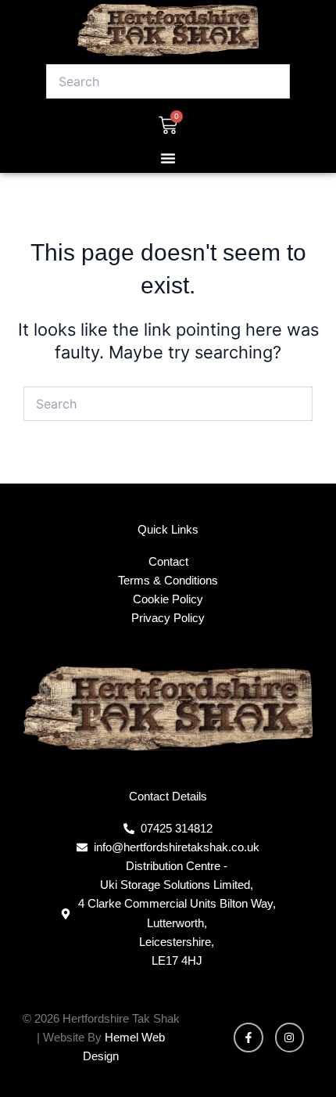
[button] (168, 158)
